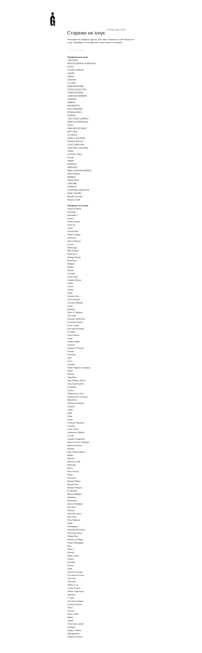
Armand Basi (73, 231)
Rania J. (71, 549)
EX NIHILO (72, 135)
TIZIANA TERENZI (75, 70)
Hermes (70, 374)
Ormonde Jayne (74, 514)
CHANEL (71, 73)
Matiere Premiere (74, 445)
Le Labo (70, 436)
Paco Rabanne (73, 520)
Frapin (70, 338)
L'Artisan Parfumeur (75, 423)
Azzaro (70, 244)
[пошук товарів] (133, 50)
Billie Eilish (72, 400)
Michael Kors (73, 484)
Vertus (70, 607)
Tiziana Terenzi (73, 588)
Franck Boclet (73, 335)
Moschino (71, 478)
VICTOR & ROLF (74, 154)
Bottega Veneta (74, 257)
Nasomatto (72, 500)
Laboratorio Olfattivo (76, 432)
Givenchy (71, 355)
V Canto (70, 598)
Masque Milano (73, 481)
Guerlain (71, 364)
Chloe (69, 293)
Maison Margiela (74, 494)
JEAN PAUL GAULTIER (77, 148)
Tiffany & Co (72, 585)
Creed (69, 306)
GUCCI (70, 125)
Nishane (70, 510)
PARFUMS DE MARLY (77, 128)
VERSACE (72, 187)
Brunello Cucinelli (74, 196)
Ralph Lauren (73, 556)
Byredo (70, 270)
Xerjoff (70, 621)
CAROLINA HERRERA (77, 96)
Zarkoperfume (73, 634)
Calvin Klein (72, 277)
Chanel (70, 290)
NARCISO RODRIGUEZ (77, 122)
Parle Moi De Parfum (76, 530)
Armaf (70, 228)
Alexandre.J (72, 215)
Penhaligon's (72, 526)
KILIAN (70, 67)
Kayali (70, 419)
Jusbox (70, 390)
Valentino (71, 595)
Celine (70, 410)
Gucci (69, 361)
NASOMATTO (73, 106)
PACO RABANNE (75, 109)
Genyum (71, 345)
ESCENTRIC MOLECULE (78, 190)
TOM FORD (72, 60)
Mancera (71, 458)
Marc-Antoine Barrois (76, 452)
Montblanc (71, 497)
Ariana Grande (73, 221)
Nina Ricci (71, 507)
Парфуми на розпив (77, 205)
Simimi (70, 565)
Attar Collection (74, 241)
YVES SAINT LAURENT (78, 119)
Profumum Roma (74, 533)
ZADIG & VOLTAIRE (76, 138)
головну (90, 42)
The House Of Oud (75, 575)
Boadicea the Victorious (77, 397)
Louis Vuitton (73, 429)
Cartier (70, 283)
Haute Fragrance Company (78, 368)
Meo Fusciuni (73, 471)
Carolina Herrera (74, 280)
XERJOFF (71, 80)
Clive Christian (73, 299)
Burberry (71, 264)
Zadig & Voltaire (74, 630)
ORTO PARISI (73, 174)
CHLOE (70, 157)
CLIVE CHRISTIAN (75, 145)
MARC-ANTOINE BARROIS (79, 171)
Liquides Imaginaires (76, 439)
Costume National (75, 303)
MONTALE (72, 164)
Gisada (70, 351)
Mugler (70, 455)
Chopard (71, 406)
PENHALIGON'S (74, 112)
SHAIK (70, 151)
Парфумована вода (77, 57)
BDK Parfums (73, 251)
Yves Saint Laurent (75, 624)
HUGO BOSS (73, 180)
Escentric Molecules (76, 319)
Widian (70, 617)
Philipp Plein (72, 536)
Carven (70, 286)
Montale (70, 449)
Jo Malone (71, 387)
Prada (69, 523)
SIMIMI (70, 161)
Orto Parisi (72, 517)
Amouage (71, 212)
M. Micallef (72, 491)
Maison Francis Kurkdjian (78, 442)
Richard (70, 552)
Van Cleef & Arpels (75, 601)
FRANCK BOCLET (75, 141)
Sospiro (70, 559)
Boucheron (72, 260)
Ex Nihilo (71, 332)
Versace (70, 611)
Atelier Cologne (73, 235)
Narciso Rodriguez (75, 504)
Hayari (70, 371)
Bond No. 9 (72, 254)
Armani (70, 218)
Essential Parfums (75, 322)
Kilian (69, 416)
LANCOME (72, 183)
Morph (70, 475)
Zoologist (71, 627)
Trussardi (71, 582)
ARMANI (71, 102)
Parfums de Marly (75, 539)
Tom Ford (71, 578)
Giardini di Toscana (75, 348)
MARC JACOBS (74, 193)
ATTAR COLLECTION (76, 89)
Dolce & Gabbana (75, 312)
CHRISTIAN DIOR (75, 93)
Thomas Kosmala (75, 572)
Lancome (71, 426)
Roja (69, 546)
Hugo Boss (72, 377)
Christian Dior (73, 296)
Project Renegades (75, 543)
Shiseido (71, 562)
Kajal (69, 413)
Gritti (69, 358)
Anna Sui (71, 225)
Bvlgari (70, 267)
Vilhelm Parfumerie (75, 591)
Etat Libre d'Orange (75, 329)
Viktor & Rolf (72, 614)
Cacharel (71, 273)
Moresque (71, 465)
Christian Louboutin (75, 403)
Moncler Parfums (74, 488)
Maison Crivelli (73, 200)
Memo (70, 468)
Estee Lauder (73, 325)
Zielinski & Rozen (75, 637)
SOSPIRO (71, 99)
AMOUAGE (72, 167)
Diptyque (71, 309)
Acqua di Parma (74, 209)
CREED (70, 76)
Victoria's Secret (74, 604)
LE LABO (71, 83)
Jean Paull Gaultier (75, 384)
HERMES (71, 177)
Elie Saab (71, 316)
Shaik (69, 569)
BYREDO (71, 115)
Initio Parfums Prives (76, 380)
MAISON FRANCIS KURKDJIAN (81, 63)
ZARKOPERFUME (75, 86)
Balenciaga (72, 248)
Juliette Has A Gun (75, 394)
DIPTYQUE (72, 132)
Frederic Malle (73, 342)
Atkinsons (71, 238)
